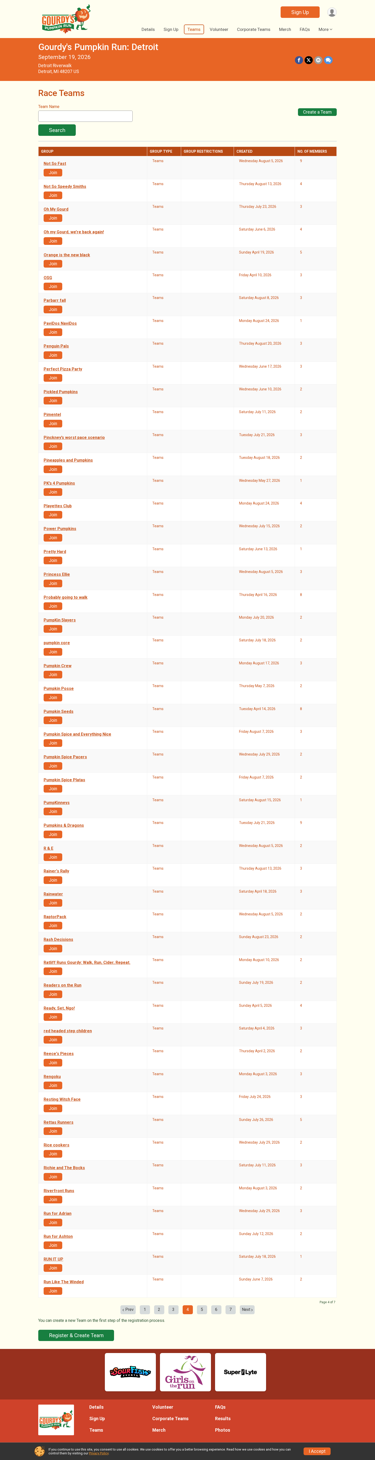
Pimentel (52, 414)
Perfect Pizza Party (63, 369)
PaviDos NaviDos (60, 323)
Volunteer (219, 29)
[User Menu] (332, 12)
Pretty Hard (55, 551)
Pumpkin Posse (59, 688)
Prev (129, 1309)
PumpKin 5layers (60, 620)
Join (53, 172)
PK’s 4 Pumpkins (59, 483)
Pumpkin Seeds (58, 711)
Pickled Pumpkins (61, 392)
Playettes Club (58, 506)
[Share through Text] (328, 60)
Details (148, 29)
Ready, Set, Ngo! (59, 1008)
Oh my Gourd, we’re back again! (74, 232)
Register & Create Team (76, 1335)
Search (57, 130)
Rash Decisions (58, 939)
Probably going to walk (66, 597)
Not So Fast (55, 163)
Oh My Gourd (56, 209)
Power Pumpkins (60, 528)
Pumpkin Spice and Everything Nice (77, 734)
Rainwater (53, 894)
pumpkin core (57, 643)
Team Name (48, 106)
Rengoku (52, 1076)
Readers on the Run (62, 985)
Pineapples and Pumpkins (68, 460)
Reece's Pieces (59, 1053)
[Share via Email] (318, 60)
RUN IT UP (53, 1259)
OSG (48, 278)
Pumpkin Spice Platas (64, 780)
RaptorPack (55, 917)
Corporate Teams (253, 29)
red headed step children (68, 1031)
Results (223, 1418)
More (324, 29)
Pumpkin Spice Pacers (65, 757)
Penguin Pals (56, 346)
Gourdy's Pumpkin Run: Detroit (98, 47)
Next (246, 1309)
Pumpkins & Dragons (64, 825)
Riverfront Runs (59, 1191)
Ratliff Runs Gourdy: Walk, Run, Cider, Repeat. (87, 962)
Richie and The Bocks (64, 1168)
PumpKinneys (57, 802)
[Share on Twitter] (309, 60)
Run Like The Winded (64, 1282)
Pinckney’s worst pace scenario (74, 437)
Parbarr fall (55, 300)
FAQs (305, 29)
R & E (48, 848)
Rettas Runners (58, 1122)
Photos (222, 1430)
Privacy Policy (98, 1453)
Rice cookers (56, 1145)
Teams (194, 29)
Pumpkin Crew (57, 666)
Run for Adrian (57, 1213)
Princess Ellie (57, 574)
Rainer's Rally (56, 871)
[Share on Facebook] (299, 60)
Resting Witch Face (62, 1099)
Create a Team (317, 112)
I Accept (317, 1451)
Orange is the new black (67, 255)
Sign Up (300, 12)
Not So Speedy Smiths (65, 186)
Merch (285, 29)
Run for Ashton (58, 1236)
